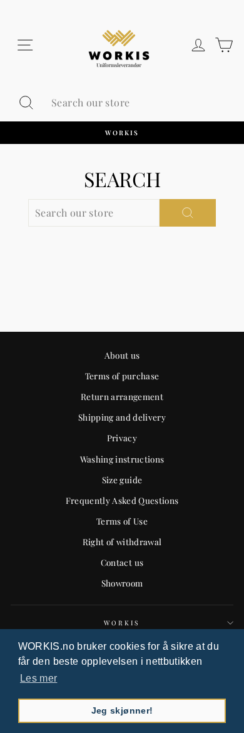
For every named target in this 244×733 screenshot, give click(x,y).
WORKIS (122, 622)
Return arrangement (122, 396)
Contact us (122, 562)
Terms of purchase (122, 375)
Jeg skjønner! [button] (122, 710)
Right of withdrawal (122, 541)
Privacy (122, 437)
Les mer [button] (38, 678)
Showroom (122, 582)
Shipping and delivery (122, 417)
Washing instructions (122, 458)
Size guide (122, 479)
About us (122, 355)
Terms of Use (122, 520)
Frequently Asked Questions (122, 500)
